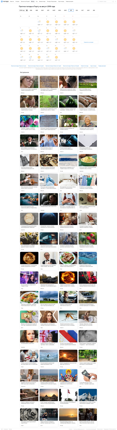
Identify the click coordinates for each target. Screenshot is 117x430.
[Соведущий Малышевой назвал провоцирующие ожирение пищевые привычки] (29, 222)
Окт (82, 10)
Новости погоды (84, 65)
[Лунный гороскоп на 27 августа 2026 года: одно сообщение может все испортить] (29, 378)
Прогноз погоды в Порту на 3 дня (18, 65)
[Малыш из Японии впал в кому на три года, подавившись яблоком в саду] (29, 320)
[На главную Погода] (6, 1)
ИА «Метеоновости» (112, 429)
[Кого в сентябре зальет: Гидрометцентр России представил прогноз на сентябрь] (88, 85)
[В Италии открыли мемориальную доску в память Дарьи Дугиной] (49, 124)
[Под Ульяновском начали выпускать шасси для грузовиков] (49, 241)
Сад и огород (93, 65)
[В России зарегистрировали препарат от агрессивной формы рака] (49, 183)
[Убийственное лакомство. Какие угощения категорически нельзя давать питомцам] (68, 85)
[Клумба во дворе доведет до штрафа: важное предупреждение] (68, 124)
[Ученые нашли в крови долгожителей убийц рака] (68, 144)
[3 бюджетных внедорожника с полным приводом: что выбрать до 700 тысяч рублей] (88, 300)
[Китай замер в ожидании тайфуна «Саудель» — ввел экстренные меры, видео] (88, 339)
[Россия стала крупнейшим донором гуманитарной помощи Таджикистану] (68, 339)
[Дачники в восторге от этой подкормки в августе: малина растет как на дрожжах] (88, 241)
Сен (77, 10)
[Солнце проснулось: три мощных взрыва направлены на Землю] (29, 261)
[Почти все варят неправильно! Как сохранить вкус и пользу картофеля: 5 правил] (88, 163)
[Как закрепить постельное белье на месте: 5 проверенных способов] (68, 183)
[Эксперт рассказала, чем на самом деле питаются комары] (68, 320)
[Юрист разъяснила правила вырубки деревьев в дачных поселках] (68, 222)
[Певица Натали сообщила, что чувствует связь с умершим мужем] (49, 339)
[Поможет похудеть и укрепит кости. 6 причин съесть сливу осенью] (29, 124)
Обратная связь (100, 429)
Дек (94, 10)
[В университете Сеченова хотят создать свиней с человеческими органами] (88, 104)
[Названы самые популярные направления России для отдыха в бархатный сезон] (49, 378)
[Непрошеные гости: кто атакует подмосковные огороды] (29, 104)
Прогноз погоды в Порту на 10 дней (71, 65)
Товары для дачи (102, 65)
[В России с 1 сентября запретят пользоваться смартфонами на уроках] (68, 202)
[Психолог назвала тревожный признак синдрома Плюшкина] (49, 163)
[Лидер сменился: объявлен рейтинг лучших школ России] (49, 417)
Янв (31, 10)
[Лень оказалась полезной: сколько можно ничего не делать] (29, 183)
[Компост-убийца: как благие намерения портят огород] (29, 398)
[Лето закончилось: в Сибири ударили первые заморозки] (29, 241)
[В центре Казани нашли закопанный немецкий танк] (29, 163)
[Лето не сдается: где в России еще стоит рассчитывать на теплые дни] (49, 300)
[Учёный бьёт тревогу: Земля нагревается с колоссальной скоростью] (49, 222)
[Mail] (2, 1)
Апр (48, 10)
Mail (2, 429)
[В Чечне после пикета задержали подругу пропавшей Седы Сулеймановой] (29, 85)
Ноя (88, 10)
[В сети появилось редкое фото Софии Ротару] (29, 280)
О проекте (70, 429)
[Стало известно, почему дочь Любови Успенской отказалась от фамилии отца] (49, 320)
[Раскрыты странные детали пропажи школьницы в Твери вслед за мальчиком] (68, 241)
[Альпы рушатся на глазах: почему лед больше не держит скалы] (88, 398)
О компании (6, 429)
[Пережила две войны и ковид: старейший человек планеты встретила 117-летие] (88, 124)
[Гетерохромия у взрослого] (29, 339)
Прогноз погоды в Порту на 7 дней (53, 65)
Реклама (10, 429)
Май (54, 10)
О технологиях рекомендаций (91, 429)
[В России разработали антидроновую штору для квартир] (88, 144)
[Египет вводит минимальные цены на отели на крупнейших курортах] (49, 398)
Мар (42, 10)
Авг (71, 10)
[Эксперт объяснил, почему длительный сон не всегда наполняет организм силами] (88, 320)
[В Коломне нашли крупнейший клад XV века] (29, 417)
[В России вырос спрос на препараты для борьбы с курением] (49, 144)
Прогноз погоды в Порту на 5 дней (36, 65)
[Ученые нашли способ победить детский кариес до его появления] (29, 359)
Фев (37, 10)
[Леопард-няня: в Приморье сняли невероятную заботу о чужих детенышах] (49, 104)
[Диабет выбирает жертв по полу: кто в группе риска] (88, 202)
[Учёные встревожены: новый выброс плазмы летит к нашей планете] (68, 280)
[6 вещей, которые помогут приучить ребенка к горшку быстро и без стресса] (88, 222)
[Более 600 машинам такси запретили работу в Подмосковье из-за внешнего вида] (29, 202)
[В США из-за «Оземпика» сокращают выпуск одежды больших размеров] (88, 183)
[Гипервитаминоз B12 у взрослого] (49, 202)
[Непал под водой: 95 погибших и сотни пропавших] (68, 398)
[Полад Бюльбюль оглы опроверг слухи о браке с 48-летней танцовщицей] (49, 261)
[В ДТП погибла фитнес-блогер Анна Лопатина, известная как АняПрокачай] (88, 417)
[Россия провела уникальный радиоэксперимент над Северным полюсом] (49, 359)
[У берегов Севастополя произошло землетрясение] (88, 261)
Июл (65, 10)
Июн (59, 10)
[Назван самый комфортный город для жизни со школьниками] (88, 359)
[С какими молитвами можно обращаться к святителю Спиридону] (68, 378)
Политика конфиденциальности (79, 429)
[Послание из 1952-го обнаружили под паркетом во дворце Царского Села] (49, 85)
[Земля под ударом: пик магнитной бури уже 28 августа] (68, 359)
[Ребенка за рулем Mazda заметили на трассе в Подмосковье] (68, 300)
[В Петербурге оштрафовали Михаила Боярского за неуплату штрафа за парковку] (29, 144)
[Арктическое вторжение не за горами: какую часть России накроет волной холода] (68, 163)
